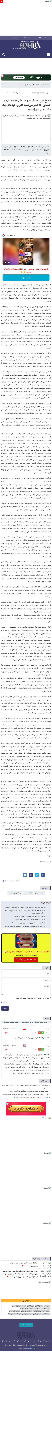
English (39, 38)
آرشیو (13, 38)
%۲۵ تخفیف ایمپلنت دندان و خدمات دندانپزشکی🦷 (26, 952)
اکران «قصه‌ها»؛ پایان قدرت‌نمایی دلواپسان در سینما (27, 923)
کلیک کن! (26, 277)
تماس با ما (26, 38)
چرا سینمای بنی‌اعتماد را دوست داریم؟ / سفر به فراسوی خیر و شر (24, 907)
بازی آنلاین (30, 1306)
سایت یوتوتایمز (27, 1314)
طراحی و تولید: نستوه (25, 1348)
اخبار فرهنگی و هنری (32, 84)
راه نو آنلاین (39, 1306)
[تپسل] (2, 75)
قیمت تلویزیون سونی (19, 1306)
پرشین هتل (24, 1308)
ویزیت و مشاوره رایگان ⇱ (26, 959)
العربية (44, 38)
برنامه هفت (28, 893)
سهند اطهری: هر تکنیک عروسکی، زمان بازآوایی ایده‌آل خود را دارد (29, 1091)
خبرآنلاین (26, 45)
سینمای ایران (39, 893)
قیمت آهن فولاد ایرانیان (41, 1311)
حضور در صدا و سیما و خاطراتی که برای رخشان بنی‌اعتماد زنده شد (24, 926)
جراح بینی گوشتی (34, 1308)
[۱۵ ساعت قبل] (45, 1274)
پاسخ (6, 1032)
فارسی (48, 38)
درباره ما (21, 38)
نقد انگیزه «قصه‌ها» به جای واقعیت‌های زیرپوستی (28, 919)
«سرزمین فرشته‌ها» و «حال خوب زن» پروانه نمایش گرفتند (31, 1098)
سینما (20, 84)
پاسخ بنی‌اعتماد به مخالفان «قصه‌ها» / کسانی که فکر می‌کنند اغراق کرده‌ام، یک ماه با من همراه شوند (26, 105)
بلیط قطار (46, 1314)
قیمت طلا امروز (14, 1311)
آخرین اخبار (44, 1081)
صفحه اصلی (45, 84)
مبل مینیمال (45, 1308)
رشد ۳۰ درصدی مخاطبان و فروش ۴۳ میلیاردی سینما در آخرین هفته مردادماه (25, 1094)
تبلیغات (17, 38)
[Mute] (9, 262)
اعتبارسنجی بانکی (26, 1311)
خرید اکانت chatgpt (14, 1314)
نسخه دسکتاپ (26, 1325)
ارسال (5, 1008)
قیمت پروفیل (37, 1314)
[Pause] (5, 262)
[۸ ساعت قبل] (45, 1266)
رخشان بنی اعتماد (15, 893)
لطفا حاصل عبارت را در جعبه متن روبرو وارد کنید (33, 998)
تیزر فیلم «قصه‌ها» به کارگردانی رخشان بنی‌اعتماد (28, 916)
